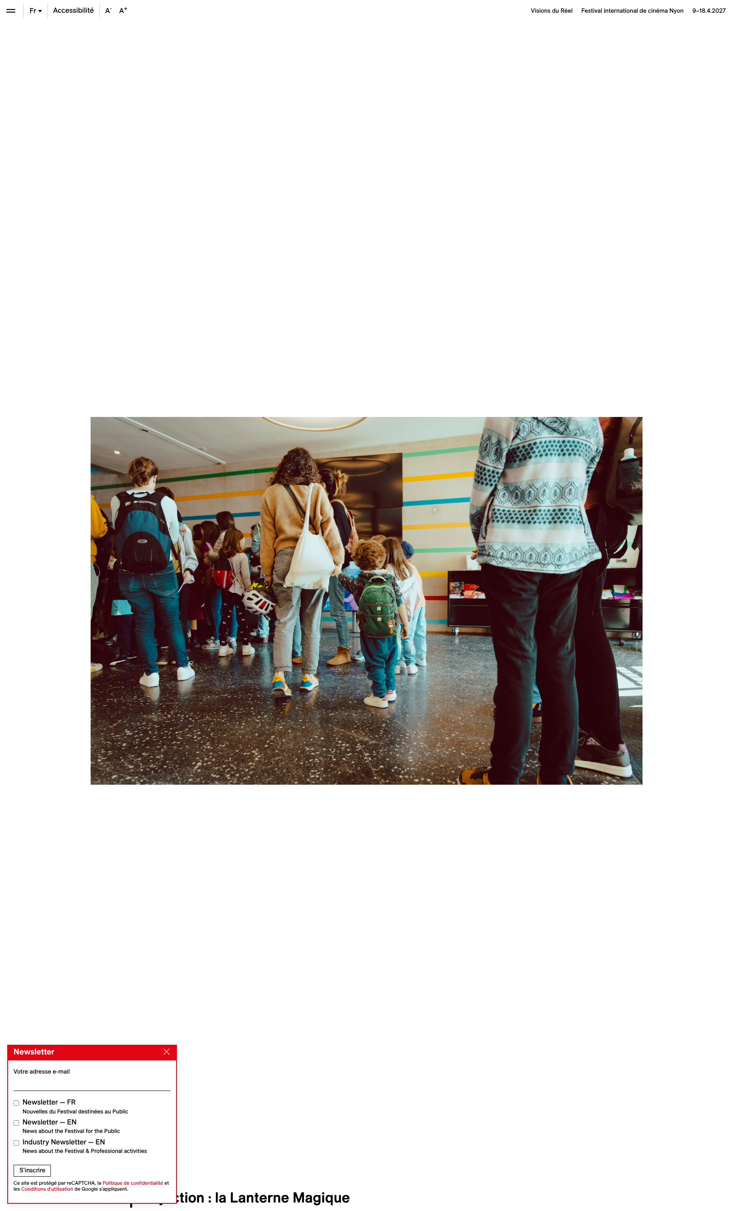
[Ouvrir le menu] (11, 11)
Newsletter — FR (75, 1106)
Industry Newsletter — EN (84, 1146)
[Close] (165, 1052)
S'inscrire (32, 1170)
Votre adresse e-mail (42, 1071)
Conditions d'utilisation (47, 1189)
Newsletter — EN (71, 1126)
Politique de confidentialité (133, 1183)
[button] (194, 601)
